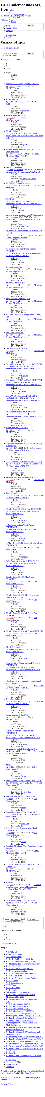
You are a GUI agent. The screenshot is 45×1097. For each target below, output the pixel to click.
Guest (10, 102)
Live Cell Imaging (13, 647)
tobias (10, 903)
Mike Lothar (21, 1071)
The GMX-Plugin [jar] (15, 332)
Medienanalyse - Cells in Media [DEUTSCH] (24, 780)
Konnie (11, 735)
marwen (11, 511)
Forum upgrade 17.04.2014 (17, 428)
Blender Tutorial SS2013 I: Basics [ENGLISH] (24, 631)
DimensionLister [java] (15, 267)
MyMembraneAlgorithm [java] (18, 299)
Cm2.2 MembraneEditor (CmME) (22, 155)
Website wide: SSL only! (16, 115)
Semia (10, 382)
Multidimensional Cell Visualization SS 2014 (24, 204)
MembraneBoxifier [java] (16, 283)
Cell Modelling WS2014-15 (17, 348)
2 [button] (6, 66)
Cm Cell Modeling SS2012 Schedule (20, 900)
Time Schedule (12, 493)
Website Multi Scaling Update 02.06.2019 (22, 84)
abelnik (11, 398)
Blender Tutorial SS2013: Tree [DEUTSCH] (23, 509)
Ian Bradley (8, 1073)
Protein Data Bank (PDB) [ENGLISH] (21, 812)
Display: (6, 919)
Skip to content (7, 20)
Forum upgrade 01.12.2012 (17, 715)
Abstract (9, 882)
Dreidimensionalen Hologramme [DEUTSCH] (24, 461)
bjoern (11, 86)
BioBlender (10, 199)
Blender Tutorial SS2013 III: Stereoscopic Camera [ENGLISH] (22, 596)
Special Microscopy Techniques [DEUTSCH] (24, 364)
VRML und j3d (12, 99)
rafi (9, 201)
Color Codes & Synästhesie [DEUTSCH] (22, 561)
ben (9, 464)
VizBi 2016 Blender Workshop (18, 183)
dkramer (11, 547)
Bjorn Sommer (30, 1073)
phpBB (14, 1077)
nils (9, 253)
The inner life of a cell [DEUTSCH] (20, 796)
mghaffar (12, 133)
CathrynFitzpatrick (15, 170)
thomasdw (12, 814)
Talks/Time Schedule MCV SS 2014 (20, 412)
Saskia (11, 767)
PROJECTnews (12, 88)
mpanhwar (12, 217)
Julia (10, 529)
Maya (8, 765)
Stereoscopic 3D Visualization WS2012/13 (23, 172)
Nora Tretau (13, 783)
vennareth (25, 111)
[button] (8, 68)
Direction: (7, 922)
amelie (11, 833)
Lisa (10, 563)
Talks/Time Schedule (14, 699)
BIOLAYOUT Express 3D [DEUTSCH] (22, 396)
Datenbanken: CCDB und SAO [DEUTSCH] (24, 380)
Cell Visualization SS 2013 (22, 512)
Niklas (11, 751)
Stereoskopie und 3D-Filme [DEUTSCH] (22, 749)
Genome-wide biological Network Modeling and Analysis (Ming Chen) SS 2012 (23, 887)
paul (10, 448)
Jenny (10, 799)
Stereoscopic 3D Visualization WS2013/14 (23, 219)
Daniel (11, 667)
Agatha (11, 649)
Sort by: (24, 919)
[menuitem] (18, 15)
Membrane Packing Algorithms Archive (24, 270)
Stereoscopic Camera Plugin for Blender (25, 236)
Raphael (11, 366)
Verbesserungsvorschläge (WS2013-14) (21, 477)
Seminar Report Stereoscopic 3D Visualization (24, 215)
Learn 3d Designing (14, 167)
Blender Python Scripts (15, 131)
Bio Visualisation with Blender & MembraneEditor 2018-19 (24, 135)
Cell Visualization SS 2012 (22, 650)
